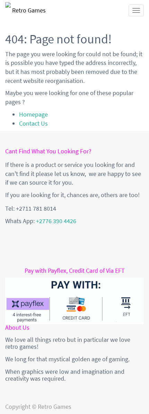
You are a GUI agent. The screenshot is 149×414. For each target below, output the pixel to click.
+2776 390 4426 (56, 221)
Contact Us (33, 123)
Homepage (33, 114)
